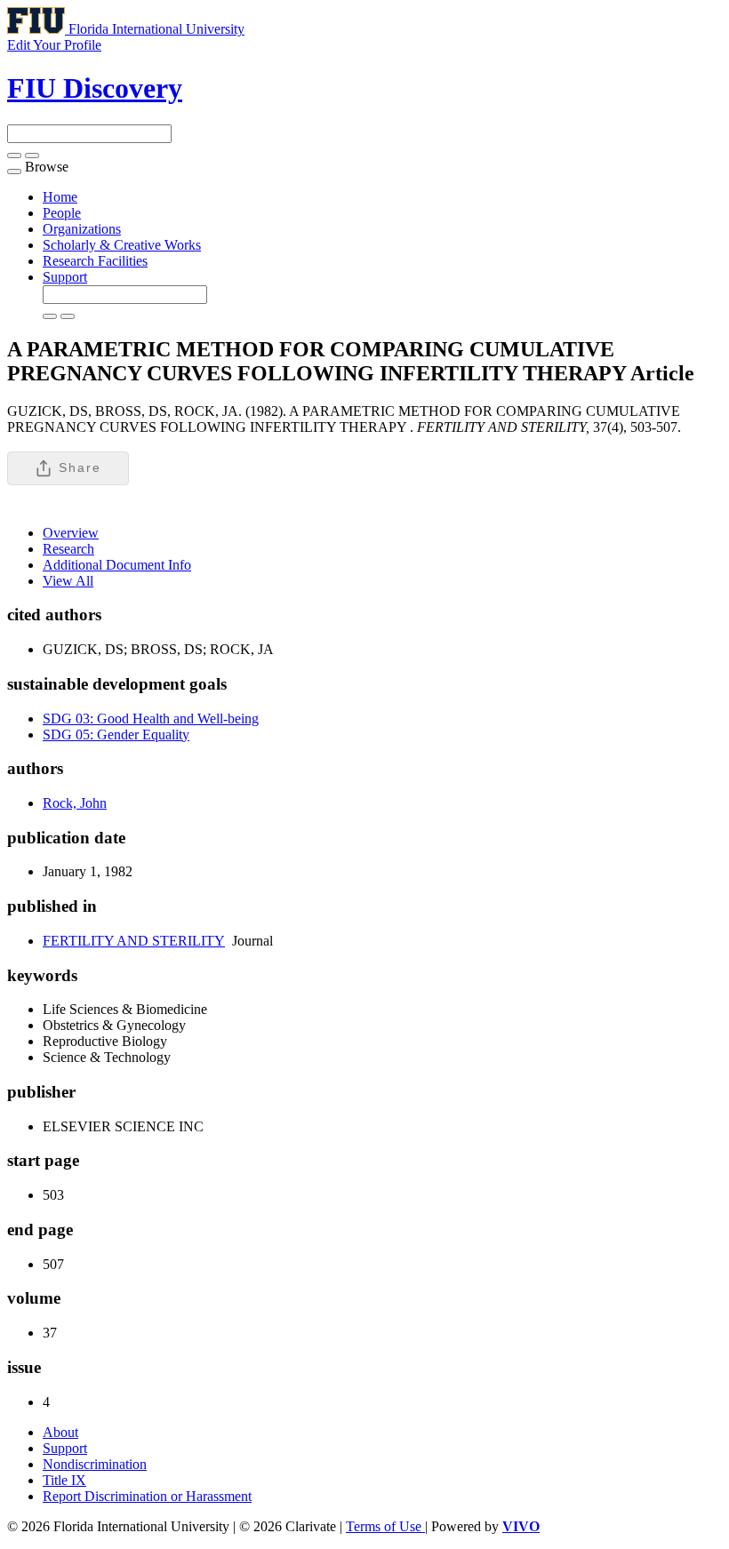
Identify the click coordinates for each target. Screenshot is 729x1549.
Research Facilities (95, 260)
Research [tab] (68, 548)
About (60, 1432)
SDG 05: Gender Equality (116, 734)
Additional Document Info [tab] (117, 564)
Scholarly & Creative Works (122, 244)
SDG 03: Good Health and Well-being (151, 718)
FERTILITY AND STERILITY (134, 940)
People (62, 212)
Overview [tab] (71, 532)
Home (60, 196)
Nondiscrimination (95, 1464)
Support (65, 276)
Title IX (64, 1480)
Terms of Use (385, 1526)
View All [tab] (68, 580)
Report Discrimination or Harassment (147, 1496)
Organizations (82, 228)
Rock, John (75, 802)
